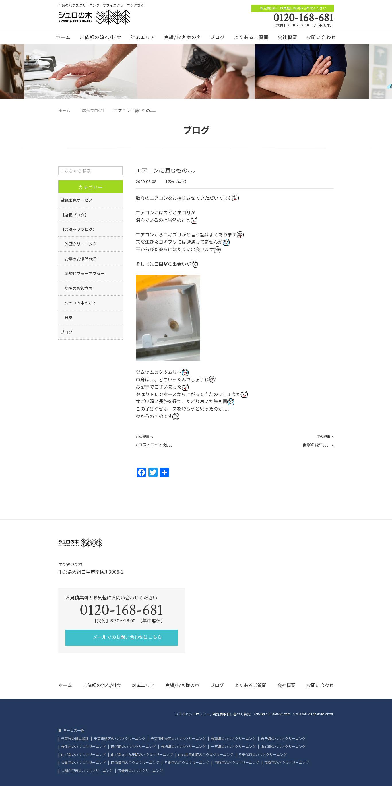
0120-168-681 (303, 17)
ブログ (217, 37)
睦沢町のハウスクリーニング (133, 746)
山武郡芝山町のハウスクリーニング (205, 754)
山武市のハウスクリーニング (283, 746)
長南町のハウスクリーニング (233, 738)
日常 (67, 317)
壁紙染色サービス (77, 200)
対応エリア (143, 37)
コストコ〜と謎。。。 (157, 444)
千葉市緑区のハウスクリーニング (119, 738)
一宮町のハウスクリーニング (233, 746)
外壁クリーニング (79, 244)
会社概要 (287, 37)
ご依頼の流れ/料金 (100, 37)
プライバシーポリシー (192, 714)
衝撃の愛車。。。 (317, 444)
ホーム (63, 37)
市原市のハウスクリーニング (236, 762)
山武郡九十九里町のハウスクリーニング (142, 754)
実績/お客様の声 (182, 37)
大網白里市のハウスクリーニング (87, 770)
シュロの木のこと (79, 303)
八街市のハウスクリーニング (186, 762)
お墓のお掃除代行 (79, 259)
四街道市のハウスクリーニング (135, 762)
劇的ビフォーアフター (82, 273)
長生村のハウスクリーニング (83, 746)
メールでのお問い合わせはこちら (127, 636)
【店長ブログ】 (176, 181)
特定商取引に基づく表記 (232, 714)
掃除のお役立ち (77, 288)
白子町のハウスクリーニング (283, 738)
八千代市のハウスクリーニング (262, 754)
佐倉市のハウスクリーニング (83, 762)
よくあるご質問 (251, 37)
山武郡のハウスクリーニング (83, 754)
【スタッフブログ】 (79, 229)
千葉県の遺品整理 (75, 738)
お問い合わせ (321, 37)
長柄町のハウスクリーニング (183, 746)
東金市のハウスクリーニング (140, 770)
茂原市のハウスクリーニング (286, 762)
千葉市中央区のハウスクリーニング (178, 738)
